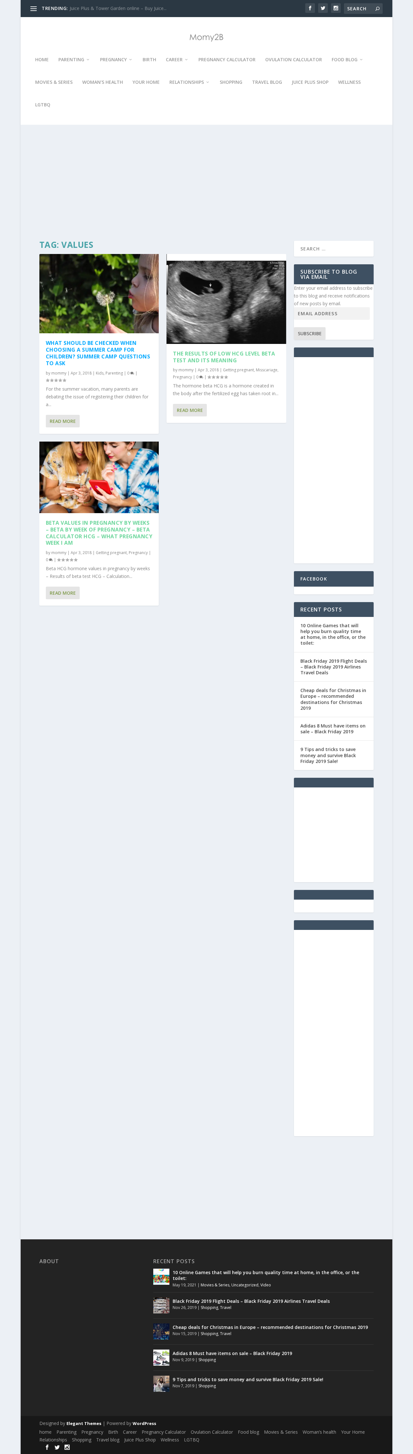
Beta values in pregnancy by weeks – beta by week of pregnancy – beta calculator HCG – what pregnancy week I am (99, 532)
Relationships (186, 82)
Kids (100, 373)
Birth (149, 60)
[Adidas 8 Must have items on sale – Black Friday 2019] (161, 1358)
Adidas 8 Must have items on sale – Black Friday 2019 (333, 729)
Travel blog (267, 82)
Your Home (146, 82)
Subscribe (310, 333)
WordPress (144, 1423)
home (42, 60)
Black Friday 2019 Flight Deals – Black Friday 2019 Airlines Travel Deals (333, 667)
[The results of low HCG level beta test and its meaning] (226, 299)
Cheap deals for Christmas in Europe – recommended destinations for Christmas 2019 (333, 699)
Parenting (71, 60)
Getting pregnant (111, 552)
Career (174, 60)
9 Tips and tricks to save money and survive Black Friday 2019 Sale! (328, 755)
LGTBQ (42, 105)
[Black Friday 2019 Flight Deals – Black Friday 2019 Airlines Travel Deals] (161, 1305)
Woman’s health (102, 82)
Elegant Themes (83, 1423)
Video (265, 1285)
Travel (225, 1307)
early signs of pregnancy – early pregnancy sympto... (124, 8)
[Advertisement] (204, 183)
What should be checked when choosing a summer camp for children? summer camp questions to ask (98, 352)
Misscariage (266, 370)
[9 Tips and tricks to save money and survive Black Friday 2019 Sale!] (161, 1384)
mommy (58, 373)
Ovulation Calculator (293, 60)
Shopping (231, 82)
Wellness (349, 82)
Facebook (313, 579)
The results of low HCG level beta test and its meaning (224, 357)
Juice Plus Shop (310, 82)
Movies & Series (54, 82)
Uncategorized (244, 1285)
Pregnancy (113, 60)
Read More (63, 421)
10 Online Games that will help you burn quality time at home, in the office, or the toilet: (333, 634)
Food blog (345, 60)
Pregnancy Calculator (227, 60)
